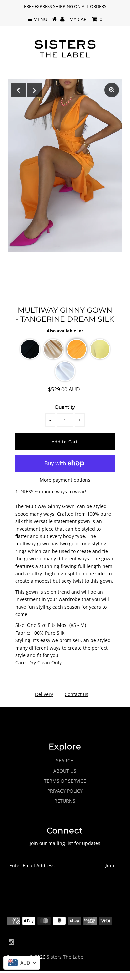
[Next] (34, 90)
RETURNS (64, 801)
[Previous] (18, 90)
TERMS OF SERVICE (65, 781)
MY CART (85, 19)
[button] (30, 349)
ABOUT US (64, 771)
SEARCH (65, 760)
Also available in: (65, 331)
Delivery (44, 694)
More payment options (65, 480)
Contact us (76, 694)
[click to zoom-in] (111, 90)
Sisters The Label (66, 957)
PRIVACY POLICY (65, 791)
